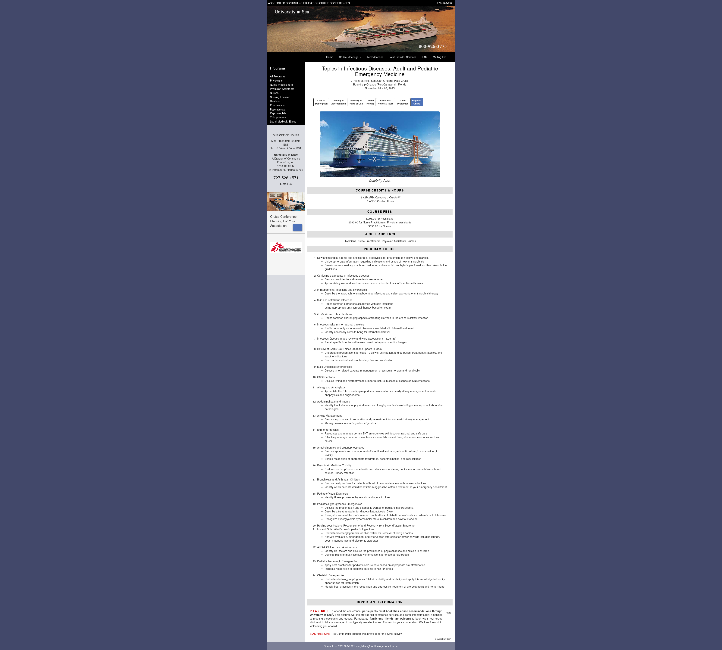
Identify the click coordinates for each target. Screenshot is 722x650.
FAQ (424, 57)
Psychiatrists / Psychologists (278, 111)
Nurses (274, 93)
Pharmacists (277, 105)
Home (329, 57)
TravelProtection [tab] (402, 102)
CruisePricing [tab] (370, 102)
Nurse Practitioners (281, 84)
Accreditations (375, 57)
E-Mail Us (286, 184)
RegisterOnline (416, 102)
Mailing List (439, 57)
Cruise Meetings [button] (349, 57)
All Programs (277, 76)
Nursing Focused (280, 97)
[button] (297, 227)
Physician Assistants (282, 89)
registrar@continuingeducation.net (377, 646)
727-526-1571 (445, 3)
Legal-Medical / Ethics (283, 121)
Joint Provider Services (402, 57)
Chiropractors (278, 117)
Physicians (276, 80)
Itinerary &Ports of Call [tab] (356, 102)
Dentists (275, 101)
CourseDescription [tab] (321, 102)
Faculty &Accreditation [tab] (338, 102)
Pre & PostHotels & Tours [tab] (386, 102)
